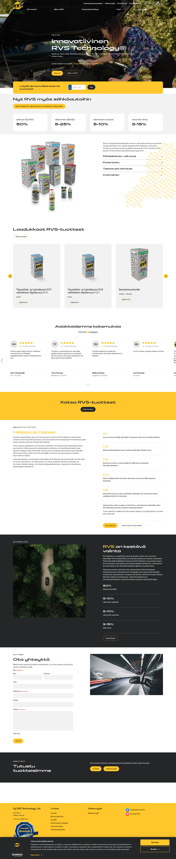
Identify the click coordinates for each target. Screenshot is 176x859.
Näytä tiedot (35, 855)
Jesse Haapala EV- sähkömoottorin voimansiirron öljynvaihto (39, 106)
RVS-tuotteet (88, 409)
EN (144, 3)
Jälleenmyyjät (111, 769)
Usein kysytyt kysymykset (132, 525)
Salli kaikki (155, 842)
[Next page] (174, 360)
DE (148, 3)
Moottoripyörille (57, 816)
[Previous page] (2, 360)
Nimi (14, 674)
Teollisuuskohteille (58, 830)
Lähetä (18, 741)
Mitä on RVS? (73, 73)
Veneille (54, 820)
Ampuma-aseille (57, 826)
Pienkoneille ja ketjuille (59, 823)
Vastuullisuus (110, 638)
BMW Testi (99, 64)
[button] (10, 276)
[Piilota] (51, 9)
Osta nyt (57, 73)
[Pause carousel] (88, 384)
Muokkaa (154, 849)
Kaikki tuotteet (21, 237)
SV (153, 3)
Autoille (54, 813)
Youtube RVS (144, 814)
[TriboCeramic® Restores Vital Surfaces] (18, 6)
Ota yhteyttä (110, 525)
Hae (91, 87)
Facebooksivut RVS (146, 809)
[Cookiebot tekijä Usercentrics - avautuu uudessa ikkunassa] (17, 855)
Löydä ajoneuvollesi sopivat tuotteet (40, 87)
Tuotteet (95, 769)
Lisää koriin (23, 302)
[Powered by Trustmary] (88, 332)
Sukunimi (47, 674)
